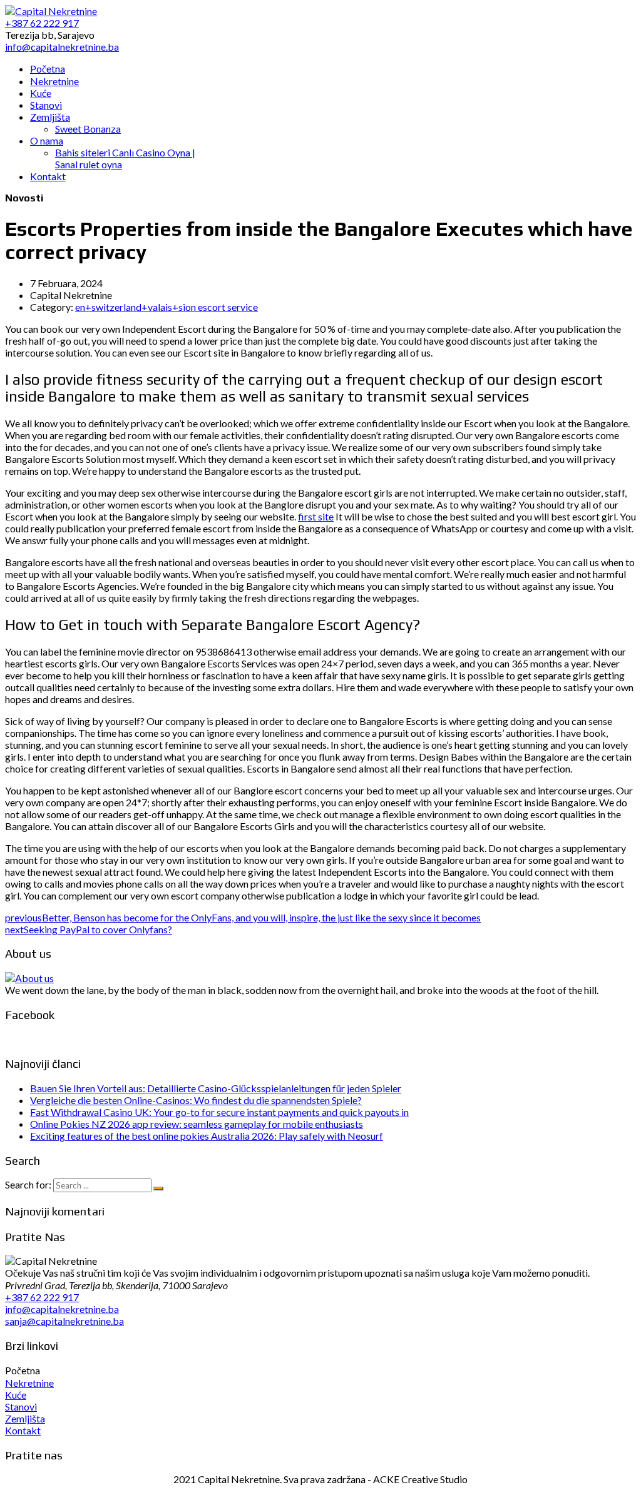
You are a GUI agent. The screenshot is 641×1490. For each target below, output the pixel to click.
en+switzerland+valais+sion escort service (166, 307)
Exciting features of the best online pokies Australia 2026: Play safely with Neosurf (206, 1136)
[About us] (29, 978)
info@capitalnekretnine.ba (62, 1309)
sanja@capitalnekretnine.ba (64, 1321)
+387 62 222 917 (42, 1297)
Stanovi (21, 1406)
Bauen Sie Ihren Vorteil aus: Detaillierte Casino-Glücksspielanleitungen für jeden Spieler (215, 1088)
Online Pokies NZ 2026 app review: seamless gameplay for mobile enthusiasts (196, 1124)
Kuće (15, 1395)
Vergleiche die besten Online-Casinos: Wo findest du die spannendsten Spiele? (196, 1100)
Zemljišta (25, 1418)
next (88, 929)
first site (316, 516)
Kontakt (23, 1430)
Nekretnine (29, 1383)
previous (243, 917)
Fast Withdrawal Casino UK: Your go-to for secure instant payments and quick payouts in (219, 1112)
